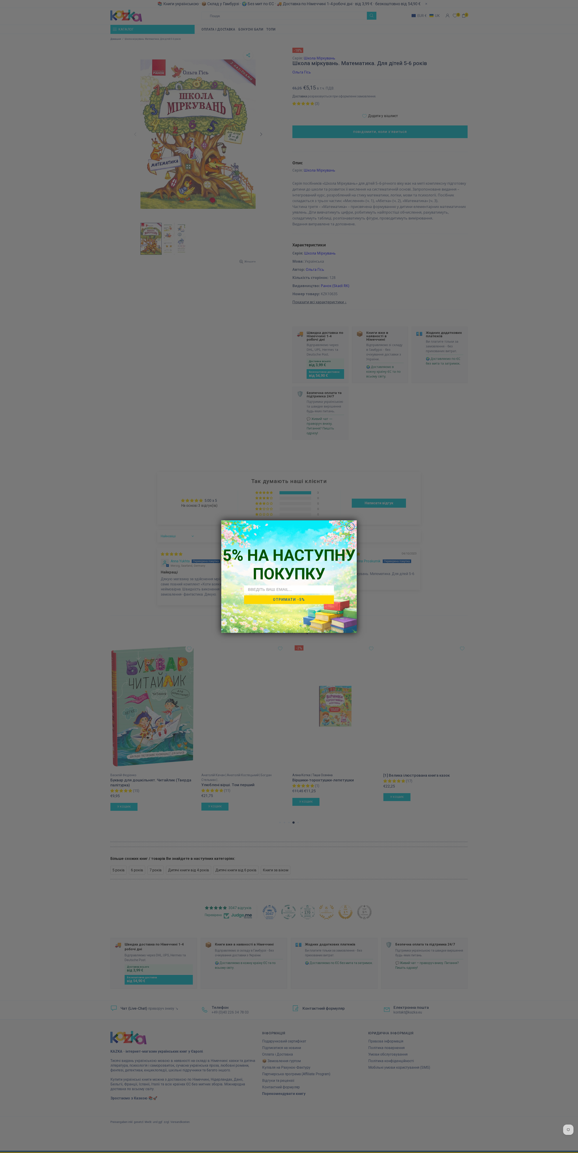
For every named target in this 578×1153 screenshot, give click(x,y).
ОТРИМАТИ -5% (289, 599)
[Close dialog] (350, 527)
